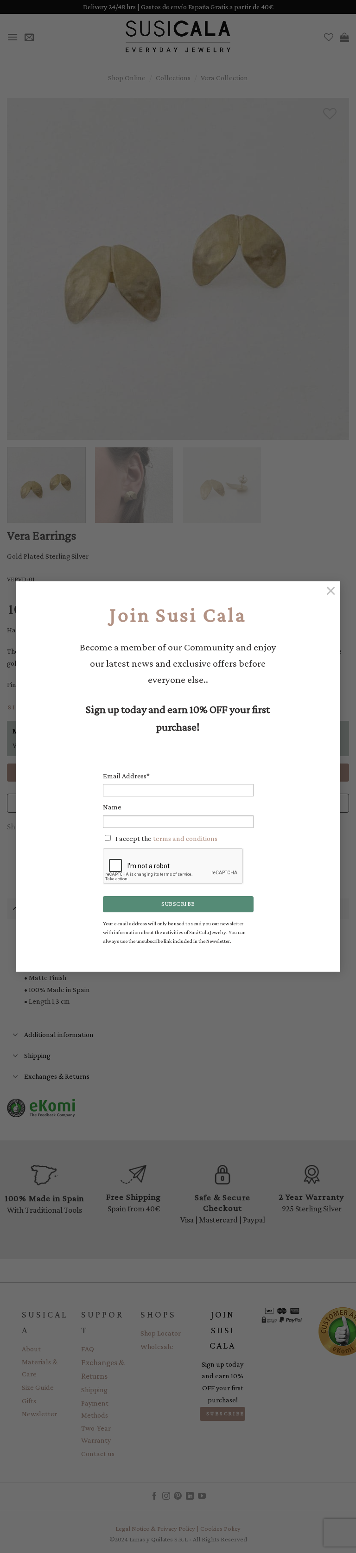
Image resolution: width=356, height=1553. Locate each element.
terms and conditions (185, 838)
